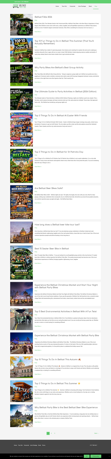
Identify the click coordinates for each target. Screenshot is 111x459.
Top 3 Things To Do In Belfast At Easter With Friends (61, 115)
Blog (96, 6)
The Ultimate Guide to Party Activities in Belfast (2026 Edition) (65, 91)
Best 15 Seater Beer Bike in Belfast (52, 249)
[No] (109, 456)
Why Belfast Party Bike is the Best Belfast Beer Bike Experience (66, 407)
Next (96, 433)
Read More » (38, 31)
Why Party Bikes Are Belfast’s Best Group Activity (59, 67)
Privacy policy (96, 456)
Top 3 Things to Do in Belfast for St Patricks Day (59, 152)
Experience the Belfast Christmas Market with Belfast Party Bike (67, 335)
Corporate (72, 6)
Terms (43, 445)
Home (57, 6)
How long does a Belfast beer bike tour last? (57, 225)
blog (36, 20)
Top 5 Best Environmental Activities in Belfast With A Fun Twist (66, 311)
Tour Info (64, 6)
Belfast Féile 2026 (43, 17)
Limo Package (82, 6)
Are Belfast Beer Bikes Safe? (49, 188)
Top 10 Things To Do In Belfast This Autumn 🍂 (58, 359)
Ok (86, 456)
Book (90, 6)
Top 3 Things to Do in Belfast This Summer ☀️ (57, 383)
